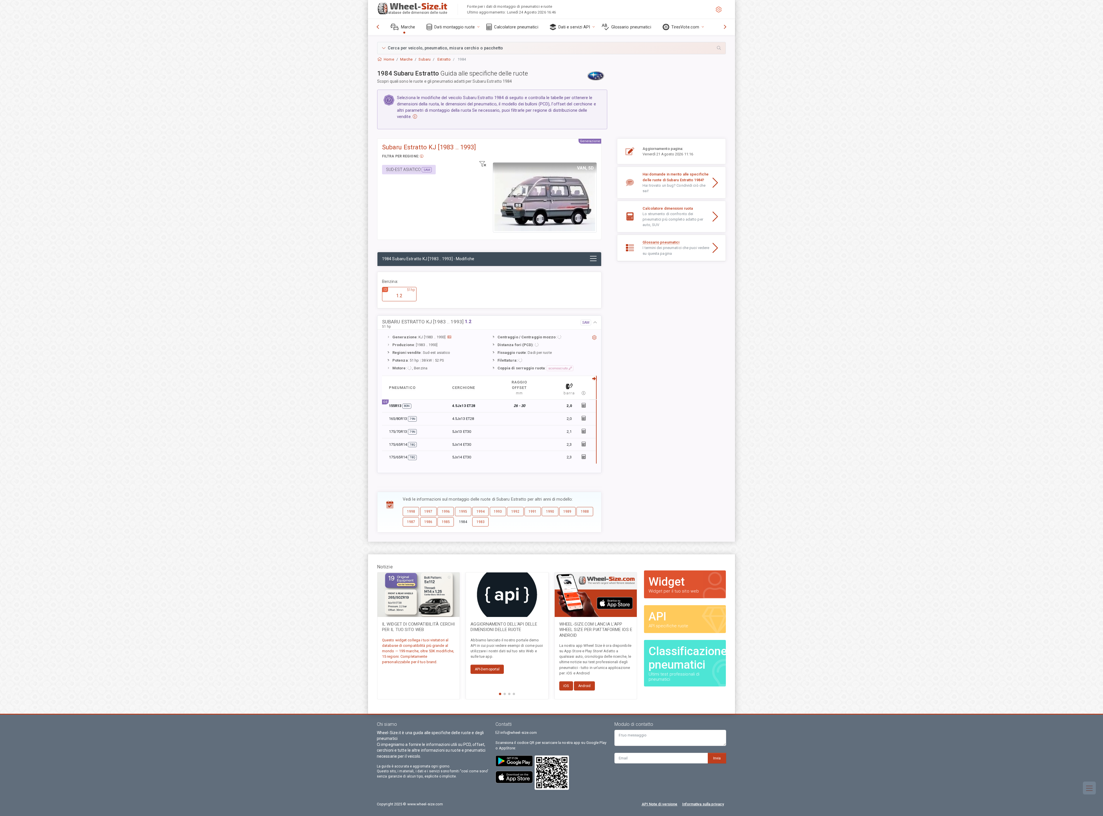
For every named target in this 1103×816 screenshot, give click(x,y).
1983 (481, 522)
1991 (533, 512)
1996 (446, 512)
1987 (411, 522)
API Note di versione (660, 804)
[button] (551, 48)
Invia (717, 758)
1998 (411, 512)
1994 (481, 512)
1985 (446, 522)
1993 (498, 512)
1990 (550, 512)
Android (584, 686)
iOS (566, 686)
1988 (585, 512)
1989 (567, 512)
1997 (428, 512)
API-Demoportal (487, 669)
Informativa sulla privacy (703, 804)
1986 (428, 522)
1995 (463, 512)
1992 (515, 512)
